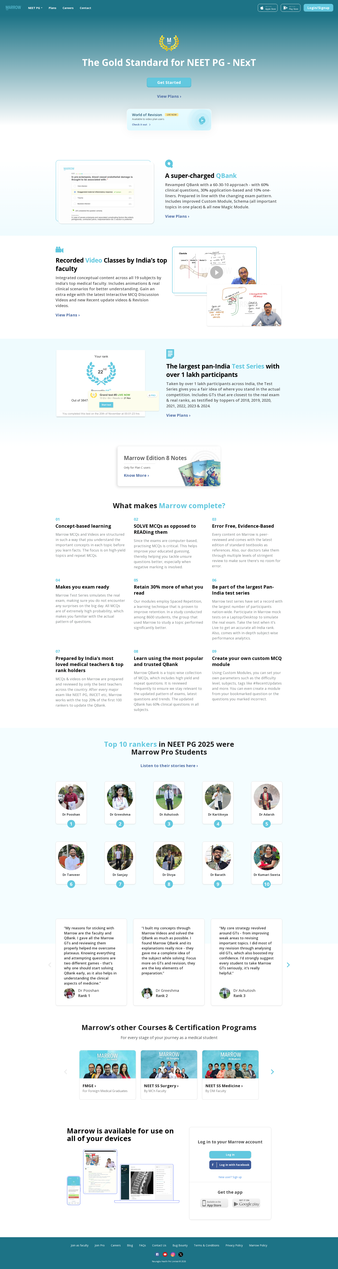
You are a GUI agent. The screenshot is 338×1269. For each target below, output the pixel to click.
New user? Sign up (230, 1177)
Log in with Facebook (234, 1165)
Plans (52, 8)
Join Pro (100, 1245)
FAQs (142, 1245)
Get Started (169, 82)
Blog (130, 1245)
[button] (35, 8)
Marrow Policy (258, 1245)
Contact (85, 8)
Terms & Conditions (206, 1245)
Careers (68, 8)
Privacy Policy (234, 1245)
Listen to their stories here (169, 765)
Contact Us (159, 1245)
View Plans (169, 96)
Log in (230, 1154)
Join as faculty (79, 1245)
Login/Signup (318, 8)
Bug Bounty (180, 1245)
